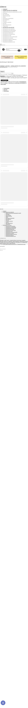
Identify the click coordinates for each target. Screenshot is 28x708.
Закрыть (2, 71)
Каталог (7, 65)
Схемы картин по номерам (18, 65)
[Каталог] (3, 702)
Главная (2, 65)
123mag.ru (3, 6)
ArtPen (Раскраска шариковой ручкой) (13, 213)
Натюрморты (3, 67)
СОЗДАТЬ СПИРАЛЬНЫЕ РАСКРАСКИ (21, 57)
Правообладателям (21, 244)
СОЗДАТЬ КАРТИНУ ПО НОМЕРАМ (7, 57)
